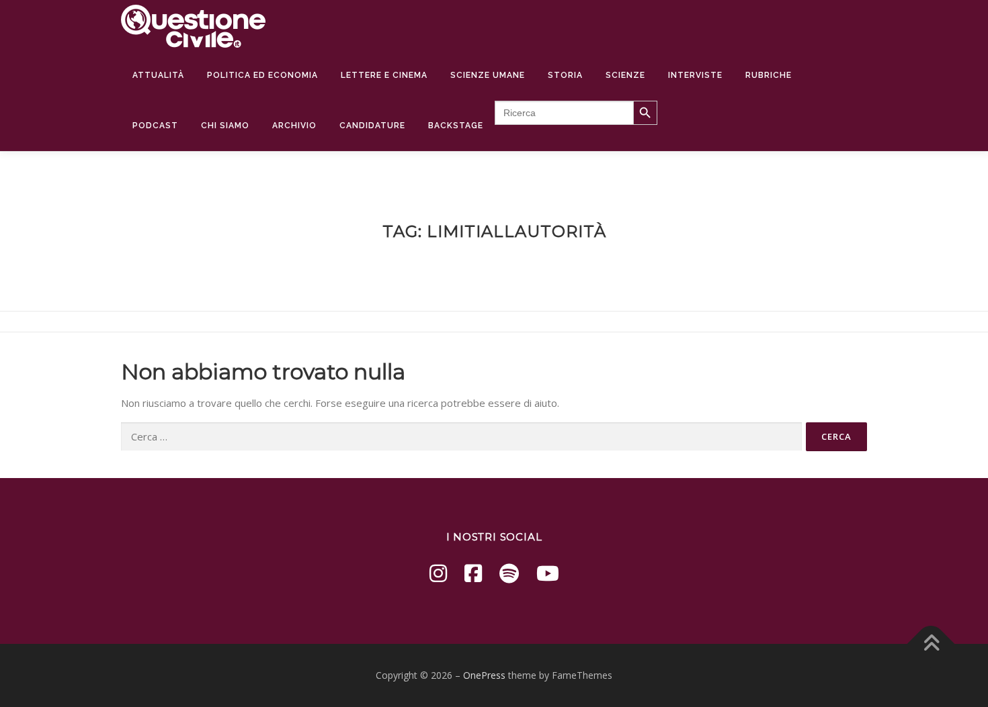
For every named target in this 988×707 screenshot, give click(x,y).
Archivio (294, 125)
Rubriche (768, 75)
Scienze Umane (487, 75)
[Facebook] (473, 573)
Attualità (158, 75)
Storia (565, 75)
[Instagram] (438, 573)
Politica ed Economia (262, 75)
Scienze (625, 75)
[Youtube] (547, 573)
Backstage (455, 125)
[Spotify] (509, 573)
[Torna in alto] (931, 644)
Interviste (695, 75)
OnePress (484, 675)
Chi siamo (225, 125)
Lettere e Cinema (384, 75)
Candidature (372, 125)
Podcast (155, 125)
